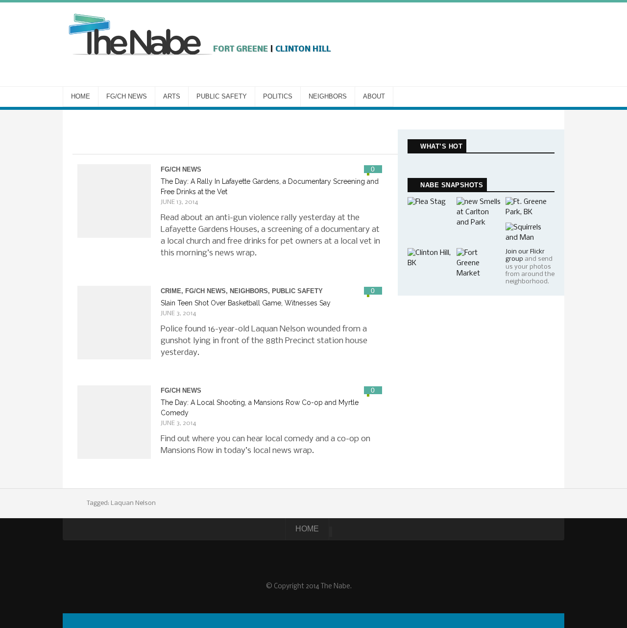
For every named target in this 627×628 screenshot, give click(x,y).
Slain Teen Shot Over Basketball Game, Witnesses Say (246, 303)
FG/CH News (126, 96)
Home (80, 96)
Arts (171, 96)
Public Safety (221, 96)
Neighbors (328, 96)
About (374, 96)
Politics (277, 96)
